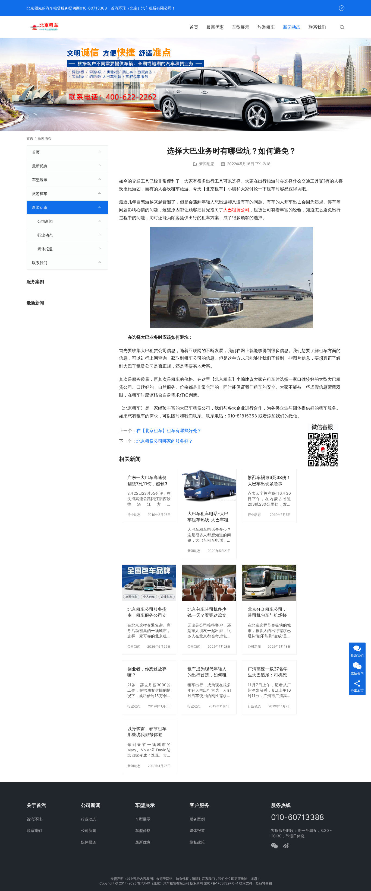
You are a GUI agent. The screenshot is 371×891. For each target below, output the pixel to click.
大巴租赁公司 (236, 209)
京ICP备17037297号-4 (221, 883)
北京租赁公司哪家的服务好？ (164, 441)
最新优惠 (215, 27)
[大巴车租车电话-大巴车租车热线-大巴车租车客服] (209, 487)
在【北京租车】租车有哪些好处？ (169, 430)
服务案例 (197, 819)
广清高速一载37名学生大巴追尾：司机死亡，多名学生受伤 (268, 672)
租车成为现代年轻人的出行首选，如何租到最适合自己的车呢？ (207, 672)
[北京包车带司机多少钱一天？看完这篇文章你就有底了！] (209, 583)
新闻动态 (291, 27)
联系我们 (317, 27)
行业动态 (133, 515)
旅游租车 (266, 27)
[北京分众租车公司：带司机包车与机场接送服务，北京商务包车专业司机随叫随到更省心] (269, 583)
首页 (194, 27)
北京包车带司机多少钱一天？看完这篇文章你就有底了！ (207, 612)
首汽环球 (34, 819)
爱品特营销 (264, 883)
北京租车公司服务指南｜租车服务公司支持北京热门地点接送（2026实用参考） (146, 612)
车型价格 (142, 830)
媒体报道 (45, 249)
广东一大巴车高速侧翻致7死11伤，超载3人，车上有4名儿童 (147, 480)
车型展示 (240, 27)
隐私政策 (197, 842)
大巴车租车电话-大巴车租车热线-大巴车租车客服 (207, 516)
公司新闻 (133, 646)
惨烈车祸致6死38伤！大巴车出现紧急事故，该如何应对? (269, 480)
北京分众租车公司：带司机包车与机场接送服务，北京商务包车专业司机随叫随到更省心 (267, 612)
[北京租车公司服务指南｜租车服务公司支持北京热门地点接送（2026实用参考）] (149, 583)
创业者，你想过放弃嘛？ (146, 672)
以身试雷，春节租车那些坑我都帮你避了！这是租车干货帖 (146, 731)
